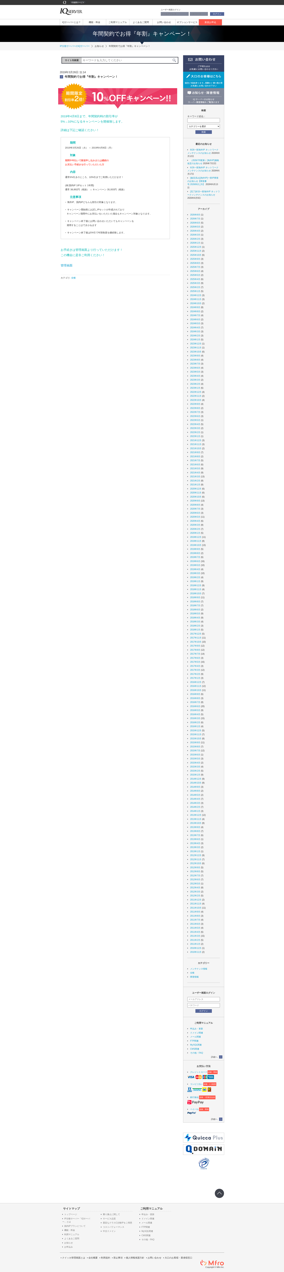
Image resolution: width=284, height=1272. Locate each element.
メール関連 (195, 1036)
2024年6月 (195, 319)
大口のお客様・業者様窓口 (178, 1257)
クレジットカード (198, 1072)
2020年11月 (195, 492)
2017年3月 (195, 670)
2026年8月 (195, 214)
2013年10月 (195, 823)
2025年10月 (195, 255)
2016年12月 (195, 682)
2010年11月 (195, 952)
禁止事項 (118, 1257)
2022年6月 (195, 416)
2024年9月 (195, 307)
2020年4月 (195, 521)
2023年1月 (195, 388)
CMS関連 (194, 1049)
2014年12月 (195, 779)
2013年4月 (195, 843)
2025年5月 (195, 275)
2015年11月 (195, 734)
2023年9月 (195, 355)
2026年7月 (195, 218)
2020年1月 (195, 533)
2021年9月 (195, 452)
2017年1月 (195, 678)
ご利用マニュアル (117, 22)
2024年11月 (195, 299)
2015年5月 (195, 758)
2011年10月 (195, 908)
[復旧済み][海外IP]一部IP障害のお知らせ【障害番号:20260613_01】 (202, 181)
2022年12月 (195, 392)
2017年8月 (195, 650)
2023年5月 (195, 372)
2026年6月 (195, 223)
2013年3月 (195, 847)
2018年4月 (195, 617)
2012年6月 (195, 879)
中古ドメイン (109, 1231)
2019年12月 (195, 537)
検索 (203, 132)
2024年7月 (195, 315)
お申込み (68, 1247)
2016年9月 (195, 694)
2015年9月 (195, 742)
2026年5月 (195, 226)
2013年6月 (195, 839)
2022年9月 (195, 404)
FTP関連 (194, 1041)
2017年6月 (195, 658)
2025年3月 (195, 283)
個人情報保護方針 (135, 1257)
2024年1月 (195, 339)
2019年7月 (195, 557)
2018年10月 (195, 593)
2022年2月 (195, 432)
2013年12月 (195, 815)
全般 (73, 277)
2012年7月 (195, 875)
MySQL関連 (196, 1045)
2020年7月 (195, 509)
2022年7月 (195, 412)
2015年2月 (195, 771)
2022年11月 (195, 396)
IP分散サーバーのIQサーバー (75, 46)
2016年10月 (195, 690)
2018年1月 (195, 629)
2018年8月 (195, 601)
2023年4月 (195, 376)
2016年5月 (195, 710)
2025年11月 (195, 251)
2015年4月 (195, 762)
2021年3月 (195, 476)
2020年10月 (195, 497)
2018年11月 (195, 589)
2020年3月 (195, 525)
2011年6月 (195, 924)
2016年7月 (195, 702)
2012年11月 (195, 859)
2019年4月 (195, 569)
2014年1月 (195, 811)
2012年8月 (195, 871)
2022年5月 (195, 420)
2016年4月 (195, 714)
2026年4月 (195, 231)
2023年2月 (195, 384)
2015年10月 (195, 738)
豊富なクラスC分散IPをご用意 (117, 1223)
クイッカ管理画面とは (73, 1257)
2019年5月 (195, 565)
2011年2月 (195, 940)
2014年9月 (195, 787)
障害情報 (194, 977)
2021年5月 (195, 468)
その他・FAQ (196, 1053)
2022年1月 (195, 436)
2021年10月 (195, 448)
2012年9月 (195, 867)
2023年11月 (195, 347)
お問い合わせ (164, 22)
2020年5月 (195, 517)
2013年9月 (195, 827)
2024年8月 (195, 311)
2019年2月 (195, 577)
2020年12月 (195, 488)
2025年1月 (195, 291)
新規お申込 (210, 22)
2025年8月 (195, 263)
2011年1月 (195, 944)
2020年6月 (195, 513)
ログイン (217, 14)
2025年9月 (195, 259)
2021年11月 (195, 444)
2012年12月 (195, 855)
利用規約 (105, 1257)
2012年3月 (195, 891)
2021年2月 (195, 480)
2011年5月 (195, 928)
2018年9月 (195, 597)
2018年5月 (195, 613)
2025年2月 (195, 287)
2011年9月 (195, 911)
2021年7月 (195, 460)
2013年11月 (195, 819)
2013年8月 (195, 831)
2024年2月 (195, 335)
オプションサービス (187, 22)
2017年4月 (195, 666)
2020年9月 (195, 500)
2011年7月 (195, 920)
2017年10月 (195, 642)
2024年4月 (195, 327)
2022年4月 (195, 424)
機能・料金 (94, 22)
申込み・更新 (196, 1028)
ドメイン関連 (196, 1033)
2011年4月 (195, 932)
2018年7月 (195, 605)
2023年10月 (195, 351)
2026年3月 (195, 235)
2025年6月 (195, 271)
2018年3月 (195, 621)
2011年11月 (195, 903)
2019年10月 (195, 545)
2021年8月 (195, 456)
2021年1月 (195, 484)
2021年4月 (195, 472)
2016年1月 (195, 726)
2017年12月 (195, 634)
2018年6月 (195, 609)
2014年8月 (195, 791)
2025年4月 (195, 279)
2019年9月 (195, 549)
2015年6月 (195, 754)
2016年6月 (195, 706)
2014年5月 (195, 795)
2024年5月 (195, 323)
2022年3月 (195, 428)
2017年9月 (195, 646)
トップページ (70, 1214)
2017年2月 (195, 674)
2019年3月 (195, 573)
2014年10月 (195, 783)
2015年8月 (195, 746)
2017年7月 (195, 654)
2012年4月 (195, 887)
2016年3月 (195, 718)
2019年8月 (195, 553)
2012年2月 (195, 895)
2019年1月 (195, 581)
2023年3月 (195, 380)
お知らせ (68, 1243)
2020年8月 (195, 505)
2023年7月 (195, 363)
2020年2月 (195, 529)
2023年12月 (195, 343)
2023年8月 (195, 360)
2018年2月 (195, 625)
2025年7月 (195, 267)
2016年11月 (195, 686)
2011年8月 (195, 916)
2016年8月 (195, 698)
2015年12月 (195, 730)
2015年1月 (195, 774)
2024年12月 (195, 295)
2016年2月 (195, 722)
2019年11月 (195, 541)
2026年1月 (195, 243)
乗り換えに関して (111, 1214)
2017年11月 (195, 637)
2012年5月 (195, 883)
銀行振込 (194, 1097)
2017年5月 (195, 662)
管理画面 (66, 265)
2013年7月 (195, 835)
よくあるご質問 (141, 22)
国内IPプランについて (75, 1226)
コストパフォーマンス (113, 1227)
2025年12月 (195, 247)
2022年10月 (195, 400)
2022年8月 (195, 408)
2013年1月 (195, 851)
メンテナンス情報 (198, 969)
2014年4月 (195, 799)
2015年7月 (195, 750)
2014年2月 (195, 807)
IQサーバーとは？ (71, 22)
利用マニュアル (71, 1234)
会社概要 (93, 1257)
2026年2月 (195, 239)
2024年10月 (195, 303)
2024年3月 (195, 331)
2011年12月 (195, 899)
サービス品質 (109, 1218)
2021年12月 (195, 440)
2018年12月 (195, 585)
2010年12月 (195, 948)
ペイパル (194, 1109)
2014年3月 (195, 803)
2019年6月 (195, 561)
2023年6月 (195, 368)
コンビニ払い (196, 1084)
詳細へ (214, 1057)
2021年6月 (195, 464)
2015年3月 (195, 766)
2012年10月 (195, 863)
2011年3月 (195, 936)
